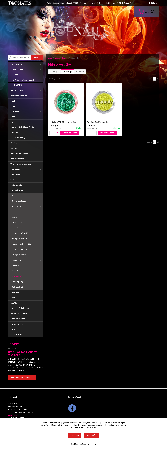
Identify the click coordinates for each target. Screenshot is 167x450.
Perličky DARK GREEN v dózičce (62, 122)
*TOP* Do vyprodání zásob (22, 80)
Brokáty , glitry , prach (21, 206)
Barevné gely (16, 64)
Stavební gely (16, 69)
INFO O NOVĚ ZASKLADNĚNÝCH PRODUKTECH (23, 354)
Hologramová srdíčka (20, 233)
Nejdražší (80, 72)
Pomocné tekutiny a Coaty (22, 127)
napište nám (13, 415)
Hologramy (16, 260)
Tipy (12, 122)
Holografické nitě (19, 228)
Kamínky (15, 265)
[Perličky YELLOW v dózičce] (103, 102)
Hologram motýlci (19, 238)
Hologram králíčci (19, 255)
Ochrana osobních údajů (106, 3)
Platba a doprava (53, 3)
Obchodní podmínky (87, 3)
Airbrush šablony (17, 319)
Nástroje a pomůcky (19, 153)
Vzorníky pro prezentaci (20, 164)
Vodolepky (15, 174)
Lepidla (13, 106)
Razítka (13, 303)
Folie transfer (16, 185)
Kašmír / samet (18, 222)
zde (94, 444)
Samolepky (15, 169)
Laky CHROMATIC (18, 334)
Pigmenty (14, 111)
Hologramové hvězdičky (22, 244)
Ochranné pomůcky (18, 95)
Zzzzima (14, 74)
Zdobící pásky (17, 281)
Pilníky (13, 101)
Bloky (12, 116)
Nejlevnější (67, 72)
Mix (13, 195)
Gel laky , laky (16, 90)
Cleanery (14, 132)
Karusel (15, 271)
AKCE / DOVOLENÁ (124, 3)
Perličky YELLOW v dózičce (98, 122)
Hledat (37, 57)
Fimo (12, 297)
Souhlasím (91, 435)
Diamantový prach (19, 201)
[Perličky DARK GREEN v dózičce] (66, 102)
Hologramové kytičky (20, 249)
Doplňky (14, 148)
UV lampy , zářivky (18, 313)
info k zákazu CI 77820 (69, 3)
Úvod (50, 58)
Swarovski (15, 292)
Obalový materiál (18, 159)
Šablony (13, 180)
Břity (12, 329)
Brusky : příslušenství (19, 308)
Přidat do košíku (69, 132)
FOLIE (14, 212)
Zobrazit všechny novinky (20, 377)
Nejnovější (54, 72)
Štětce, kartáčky (17, 138)
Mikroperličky (17, 276)
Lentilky (15, 217)
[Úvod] (20, 3)
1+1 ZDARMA (16, 85)
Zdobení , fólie (16, 190)
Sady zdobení (17, 287)
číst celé (29, 371)
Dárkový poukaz (17, 324)
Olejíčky (13, 143)
